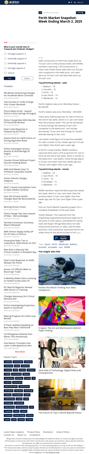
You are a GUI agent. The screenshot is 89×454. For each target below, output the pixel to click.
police (17, 366)
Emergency (8, 403)
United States (9, 399)
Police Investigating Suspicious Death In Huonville (19, 306)
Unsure (11, 73)
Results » (27, 78)
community (8, 366)
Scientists (8, 411)
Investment (9, 391)
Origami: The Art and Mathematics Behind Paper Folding (60, 329)
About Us (21, 435)
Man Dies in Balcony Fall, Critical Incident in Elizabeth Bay (20, 251)
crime (26, 399)
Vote (9, 78)
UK (34, 378)
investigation (18, 395)
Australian (25, 366)
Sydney (23, 411)
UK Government (22, 407)
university (28, 362)
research (8, 370)
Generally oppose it (17, 63)
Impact (7, 419)
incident (29, 419)
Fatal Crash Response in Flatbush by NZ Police (16, 130)
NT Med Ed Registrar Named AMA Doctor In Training (18, 288)
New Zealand (9, 407)
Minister (26, 374)
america (30, 415)
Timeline (8, 86)
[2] (4, 447)
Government (18, 362)
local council (17, 382)
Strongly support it (17, 53)
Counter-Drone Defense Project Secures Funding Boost (19, 161)
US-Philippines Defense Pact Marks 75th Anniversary (18, 335)
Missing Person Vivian (15, 207)
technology (28, 391)
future (16, 411)
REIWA (67, 247)
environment (16, 374)
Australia (8, 362)
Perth (54, 244)
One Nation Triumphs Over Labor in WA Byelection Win (18, 344)
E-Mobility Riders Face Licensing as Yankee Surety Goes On (20, 279)
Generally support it (17, 58)
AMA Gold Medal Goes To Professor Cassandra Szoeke (18, 170)
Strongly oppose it (16, 68)
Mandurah (63, 244)
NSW (15, 370)
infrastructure (24, 386)
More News (20, 351)
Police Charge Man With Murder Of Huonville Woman (20, 121)
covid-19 (8, 382)
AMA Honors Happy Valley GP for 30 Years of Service (18, 233)
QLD (31, 407)
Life (40, 13)
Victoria (22, 370)
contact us (38, 452)
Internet (21, 419)
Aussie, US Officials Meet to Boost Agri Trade (17, 270)
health (7, 374)
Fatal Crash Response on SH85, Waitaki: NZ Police (19, 261)
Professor (31, 370)
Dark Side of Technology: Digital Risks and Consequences (60, 371)
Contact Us (9, 435)
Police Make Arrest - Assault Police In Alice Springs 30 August (20, 112)
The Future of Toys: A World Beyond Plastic (60, 412)
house (47, 244)
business (19, 378)
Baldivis (73, 244)
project (19, 399)
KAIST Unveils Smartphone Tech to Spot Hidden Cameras (20, 188)
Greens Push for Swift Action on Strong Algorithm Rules (20, 139)
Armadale (52, 247)
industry (8, 395)
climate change (19, 415)
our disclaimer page (52, 452)
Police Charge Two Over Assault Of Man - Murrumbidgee (19, 214)
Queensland (9, 378)
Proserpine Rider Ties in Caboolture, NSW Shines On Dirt (20, 242)
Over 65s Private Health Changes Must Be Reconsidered (19, 197)
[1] (83, 445)
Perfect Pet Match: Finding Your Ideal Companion (57, 288)
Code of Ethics (63, 432)
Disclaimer (48, 432)
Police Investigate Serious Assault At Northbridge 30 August (17, 151)
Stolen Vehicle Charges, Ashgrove (15, 179)
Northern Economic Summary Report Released (18, 224)
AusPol (27, 395)
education (19, 391)
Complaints (35, 435)
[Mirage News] (12, 2)
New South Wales (11, 386)
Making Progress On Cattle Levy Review (20, 317)
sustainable (19, 403)
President (8, 415)
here (78, 232)
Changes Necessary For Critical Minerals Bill (19, 297)
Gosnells (42, 247)
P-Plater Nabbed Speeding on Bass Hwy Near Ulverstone (18, 326)
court (14, 419)
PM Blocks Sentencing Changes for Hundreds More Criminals (19, 94)
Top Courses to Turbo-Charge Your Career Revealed (18, 103)
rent (61, 247)
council (27, 378)
